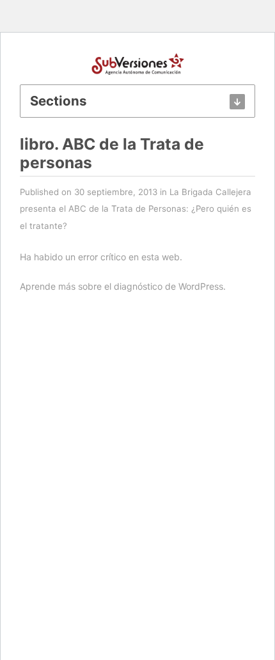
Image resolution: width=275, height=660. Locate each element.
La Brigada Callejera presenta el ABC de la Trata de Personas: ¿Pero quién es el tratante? (135, 209)
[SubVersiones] (137, 63)
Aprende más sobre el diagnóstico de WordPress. (123, 286)
